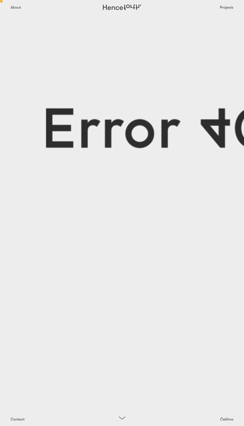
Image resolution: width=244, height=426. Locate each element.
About (16, 7)
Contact (18, 419)
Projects (226, 7)
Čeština (226, 419)
